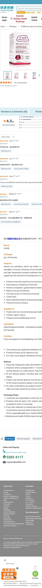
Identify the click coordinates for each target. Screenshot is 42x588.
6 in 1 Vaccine (30, 502)
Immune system (23, 438)
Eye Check (7, 518)
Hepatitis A (29, 498)
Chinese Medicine (9, 522)
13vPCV (28, 496)
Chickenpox (29, 504)
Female (6, 492)
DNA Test (6, 516)
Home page (4, 18)
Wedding (25, 585)
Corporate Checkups (10, 526)
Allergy (6, 508)
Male (5, 500)
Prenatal (6, 506)
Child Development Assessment (14, 524)
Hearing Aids (30, 524)
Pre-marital (7, 504)
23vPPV (28, 494)
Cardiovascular (8, 502)
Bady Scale (29, 522)
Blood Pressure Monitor (33, 516)
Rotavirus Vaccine (31, 506)
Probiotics (10, 438)
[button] (39, 75)
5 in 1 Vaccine (30, 500)
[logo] (7, 13)
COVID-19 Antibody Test (11, 496)
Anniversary (34, 585)
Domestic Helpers (9, 514)
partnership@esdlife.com (14, 547)
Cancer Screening (9, 512)
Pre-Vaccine (7, 494)
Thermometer (30, 520)
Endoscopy (7, 510)
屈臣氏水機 (30, 12)
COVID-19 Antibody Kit (11, 498)
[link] (9, 563)
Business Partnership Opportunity (30, 583)
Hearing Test (8, 520)
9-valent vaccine (31, 492)
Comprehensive (9, 490)
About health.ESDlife (10, 583)
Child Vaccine (30, 490)
